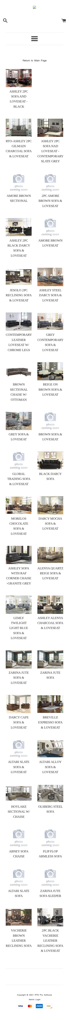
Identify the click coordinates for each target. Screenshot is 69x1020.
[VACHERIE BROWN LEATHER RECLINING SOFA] (19, 917)
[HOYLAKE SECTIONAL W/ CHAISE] (19, 793)
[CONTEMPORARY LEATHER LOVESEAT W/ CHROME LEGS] (19, 321)
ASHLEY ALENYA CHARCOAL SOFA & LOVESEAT (50, 623)
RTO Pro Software (43, 995)
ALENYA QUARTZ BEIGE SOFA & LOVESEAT (50, 573)
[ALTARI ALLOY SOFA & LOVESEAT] (50, 749)
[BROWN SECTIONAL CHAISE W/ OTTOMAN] (19, 371)
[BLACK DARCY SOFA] (50, 460)
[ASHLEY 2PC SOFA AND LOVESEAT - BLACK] (19, 78)
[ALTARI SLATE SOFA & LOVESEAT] (19, 749)
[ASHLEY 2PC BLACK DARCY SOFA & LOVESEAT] (19, 227)
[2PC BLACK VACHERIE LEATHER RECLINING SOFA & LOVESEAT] (50, 917)
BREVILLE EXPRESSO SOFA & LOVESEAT (50, 722)
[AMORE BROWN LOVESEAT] (50, 227)
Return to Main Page (35, 60)
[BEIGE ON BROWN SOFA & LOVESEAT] (50, 371)
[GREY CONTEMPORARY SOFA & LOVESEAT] (50, 321)
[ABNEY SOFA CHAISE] (19, 838)
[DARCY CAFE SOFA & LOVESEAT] (19, 704)
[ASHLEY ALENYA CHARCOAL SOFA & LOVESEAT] (50, 605)
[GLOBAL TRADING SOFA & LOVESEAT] (19, 460)
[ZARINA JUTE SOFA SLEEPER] (50, 878)
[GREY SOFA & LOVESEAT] (19, 421)
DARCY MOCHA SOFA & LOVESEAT (50, 524)
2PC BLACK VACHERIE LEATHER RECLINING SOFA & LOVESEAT (50, 941)
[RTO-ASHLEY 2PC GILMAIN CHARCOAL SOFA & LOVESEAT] (19, 128)
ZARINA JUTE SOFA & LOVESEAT (19, 678)
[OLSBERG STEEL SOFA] (50, 793)
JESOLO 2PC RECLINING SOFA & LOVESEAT (19, 295)
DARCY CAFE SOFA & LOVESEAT (19, 722)
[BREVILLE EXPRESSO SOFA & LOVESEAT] (50, 704)
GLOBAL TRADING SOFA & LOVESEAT (18, 479)
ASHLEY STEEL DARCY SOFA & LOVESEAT (50, 295)
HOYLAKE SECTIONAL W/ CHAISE (19, 812)
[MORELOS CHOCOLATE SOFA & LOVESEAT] (19, 505)
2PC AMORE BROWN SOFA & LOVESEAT (50, 201)
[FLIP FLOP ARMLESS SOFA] (50, 838)
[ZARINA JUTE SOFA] (50, 659)
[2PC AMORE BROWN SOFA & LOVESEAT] (50, 183)
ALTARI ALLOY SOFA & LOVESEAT (50, 767)
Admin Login (34, 1000)
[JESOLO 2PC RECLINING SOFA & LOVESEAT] (19, 277)
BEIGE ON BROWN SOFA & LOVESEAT (50, 389)
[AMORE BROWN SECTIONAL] (19, 183)
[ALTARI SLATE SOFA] (19, 878)
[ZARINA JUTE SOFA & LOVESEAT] (19, 659)
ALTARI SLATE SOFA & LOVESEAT (18, 767)
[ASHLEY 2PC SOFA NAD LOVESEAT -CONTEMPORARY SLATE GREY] (50, 128)
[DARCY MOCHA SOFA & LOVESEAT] (50, 505)
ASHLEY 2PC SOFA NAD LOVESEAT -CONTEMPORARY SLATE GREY (50, 151)
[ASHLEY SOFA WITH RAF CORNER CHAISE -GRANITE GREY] (19, 555)
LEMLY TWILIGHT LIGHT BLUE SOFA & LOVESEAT (18, 628)
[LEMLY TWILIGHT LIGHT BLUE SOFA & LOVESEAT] (19, 605)
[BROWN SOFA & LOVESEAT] (50, 421)
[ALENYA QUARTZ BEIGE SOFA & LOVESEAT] (50, 555)
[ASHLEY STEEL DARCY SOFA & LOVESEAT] (50, 277)
